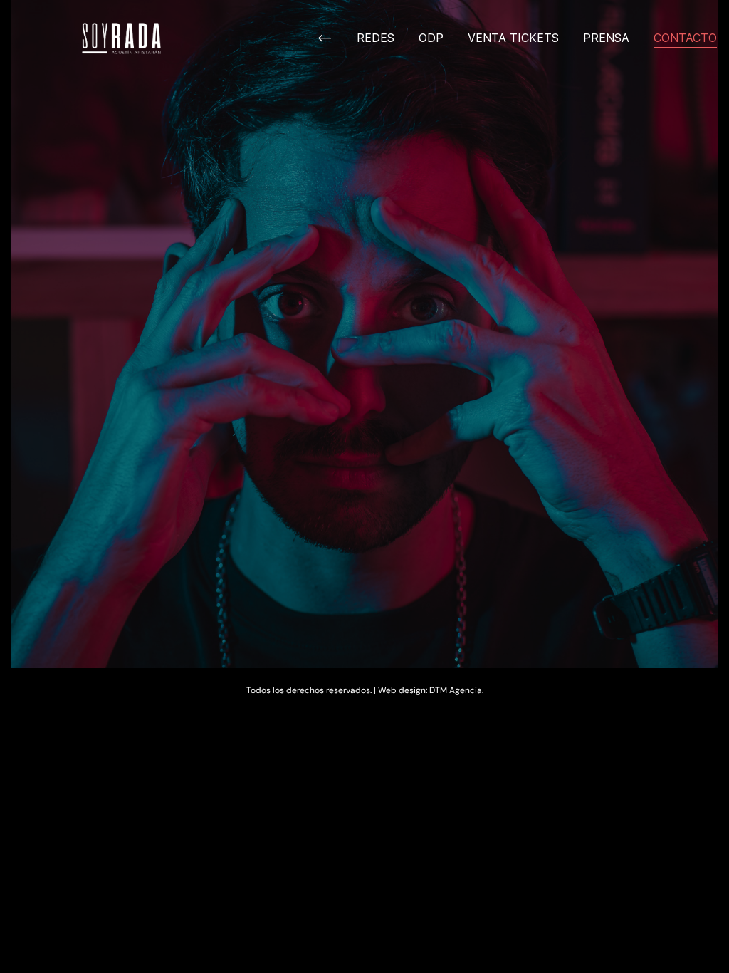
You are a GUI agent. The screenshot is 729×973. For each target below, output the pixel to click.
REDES (375, 38)
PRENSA (606, 38)
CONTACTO (685, 38)
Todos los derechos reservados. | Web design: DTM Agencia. (364, 690)
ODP (431, 38)
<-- (325, 38)
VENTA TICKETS (513, 38)
